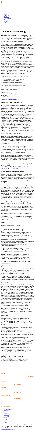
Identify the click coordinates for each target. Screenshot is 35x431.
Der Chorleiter (7, 18)
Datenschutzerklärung (9, 409)
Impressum (7, 410)
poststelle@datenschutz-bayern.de (12, 168)
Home (6, 14)
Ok (13, 429)
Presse (5, 20)
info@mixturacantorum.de (12, 99)
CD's (5, 22)
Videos (5, 21)
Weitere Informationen (6, 429)
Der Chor (6, 17)
